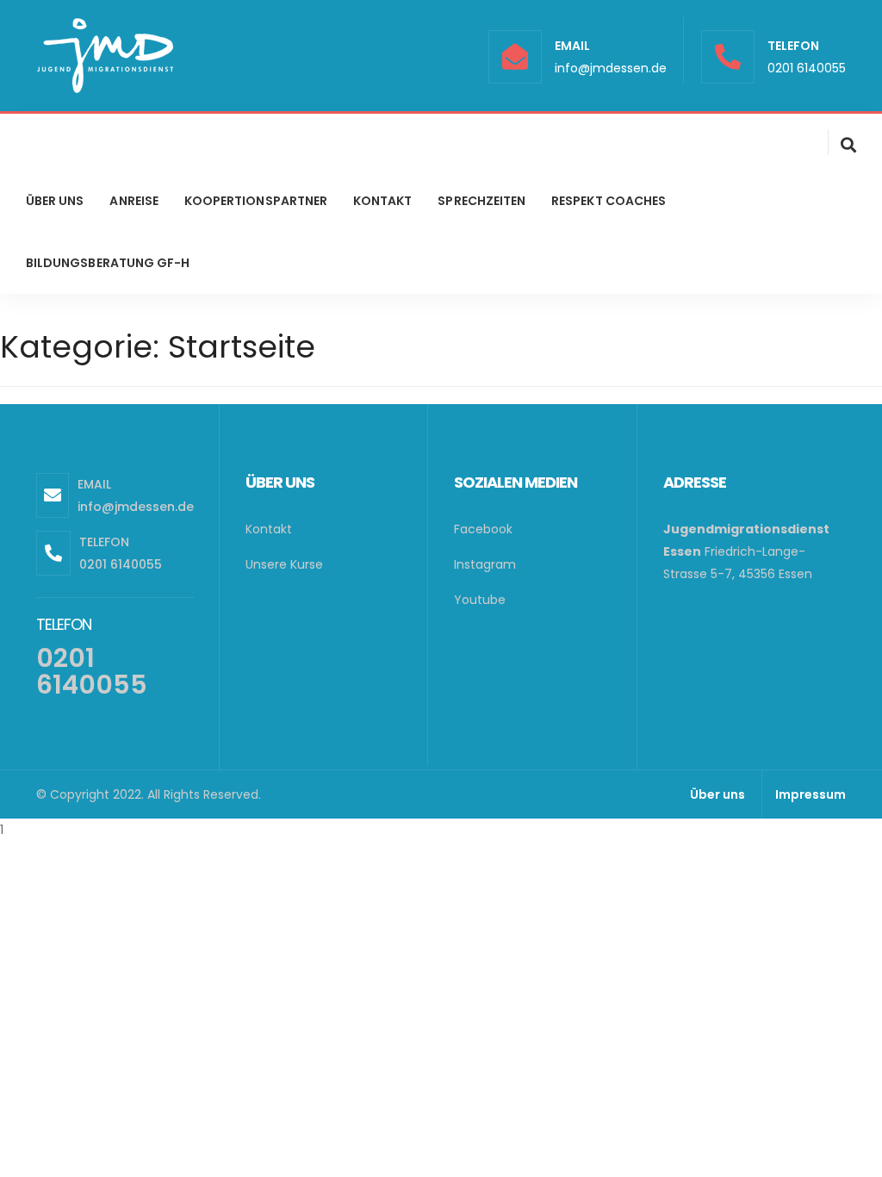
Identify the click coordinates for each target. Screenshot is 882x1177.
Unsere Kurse (284, 564)
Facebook (483, 529)
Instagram (485, 564)
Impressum (810, 794)
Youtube (480, 599)
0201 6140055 (806, 68)
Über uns (717, 794)
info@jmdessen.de (611, 68)
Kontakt (268, 529)
